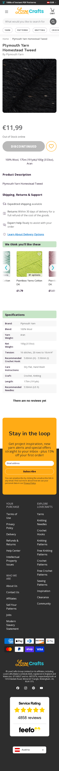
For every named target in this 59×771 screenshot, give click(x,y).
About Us (11, 586)
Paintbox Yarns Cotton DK (29, 282)
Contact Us (12, 592)
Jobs (8, 615)
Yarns (40, 514)
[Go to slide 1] (25, 117)
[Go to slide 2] (30, 117)
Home (6, 38)
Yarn (7, 30)
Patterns (22, 30)
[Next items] (52, 268)
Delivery (11, 534)
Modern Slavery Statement (12, 625)
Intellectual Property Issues (12, 560)
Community (44, 603)
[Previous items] (6, 268)
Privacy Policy (30, 483)
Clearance (43, 597)
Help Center (13, 550)
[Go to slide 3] (34, 117)
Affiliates (11, 598)
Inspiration (43, 591)
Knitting (40, 30)
